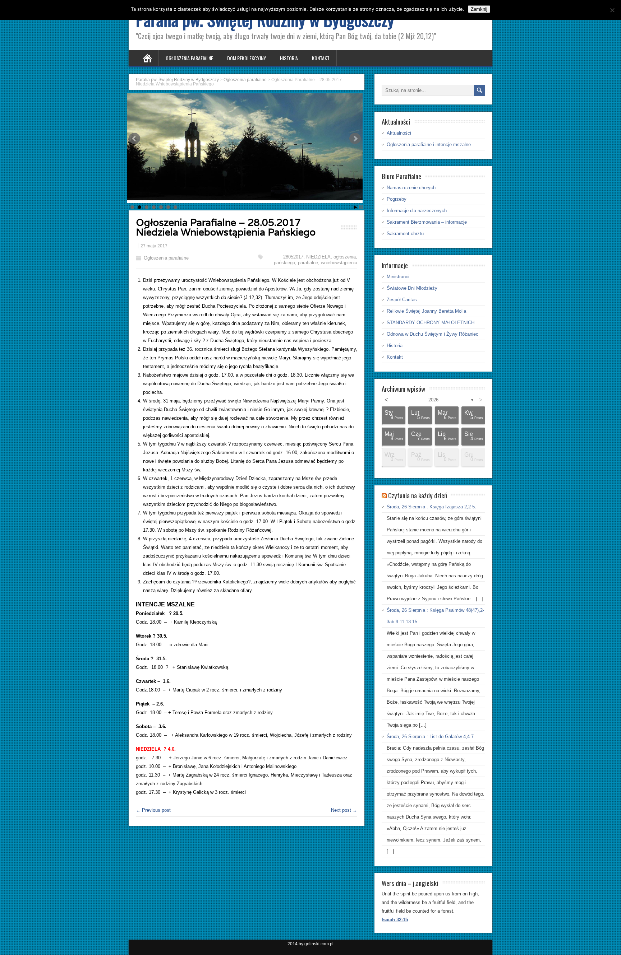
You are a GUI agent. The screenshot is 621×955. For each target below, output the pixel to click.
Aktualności (399, 133)
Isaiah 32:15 (395, 919)
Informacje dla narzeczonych (417, 210)
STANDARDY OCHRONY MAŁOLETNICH (430, 322)
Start (355, 207)
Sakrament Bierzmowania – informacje (427, 222)
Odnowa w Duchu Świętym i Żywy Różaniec (432, 334)
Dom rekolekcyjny (246, 58)
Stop (361, 207)
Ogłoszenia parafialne (189, 58)
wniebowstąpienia (339, 262)
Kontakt (321, 58)
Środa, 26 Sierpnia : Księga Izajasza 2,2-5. (431, 506)
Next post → (344, 810)
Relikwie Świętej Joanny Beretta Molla (426, 311)
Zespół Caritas (402, 299)
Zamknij (479, 9)
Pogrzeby (396, 199)
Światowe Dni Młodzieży (412, 288)
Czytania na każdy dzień (417, 495)
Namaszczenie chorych (411, 187)
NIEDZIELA (318, 257)
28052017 (293, 257)
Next (355, 138)
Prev (134, 138)
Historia (289, 58)
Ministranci (398, 276)
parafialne (308, 262)
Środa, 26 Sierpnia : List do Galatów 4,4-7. (431, 736)
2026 (433, 399)
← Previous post (153, 810)
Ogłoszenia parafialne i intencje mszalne (429, 144)
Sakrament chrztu (405, 233)
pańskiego (284, 262)
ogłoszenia (345, 257)
